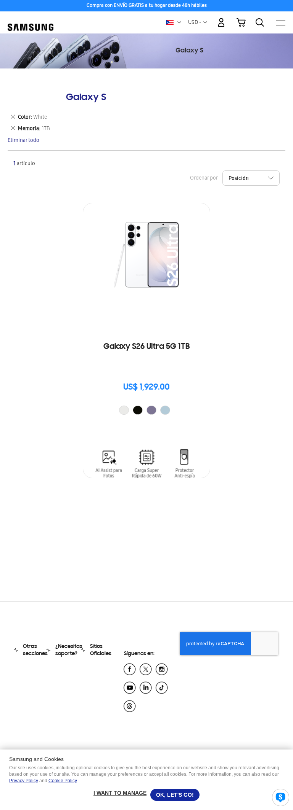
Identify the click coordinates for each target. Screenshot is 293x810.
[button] (179, 22)
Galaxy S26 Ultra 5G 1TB (146, 347)
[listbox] (146, 411)
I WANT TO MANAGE (119, 793)
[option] (124, 410)
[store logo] (30, 19)
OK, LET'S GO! (175, 795)
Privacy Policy (23, 780)
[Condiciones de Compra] (146, 6)
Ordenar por (203, 178)
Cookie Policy (62, 780)
